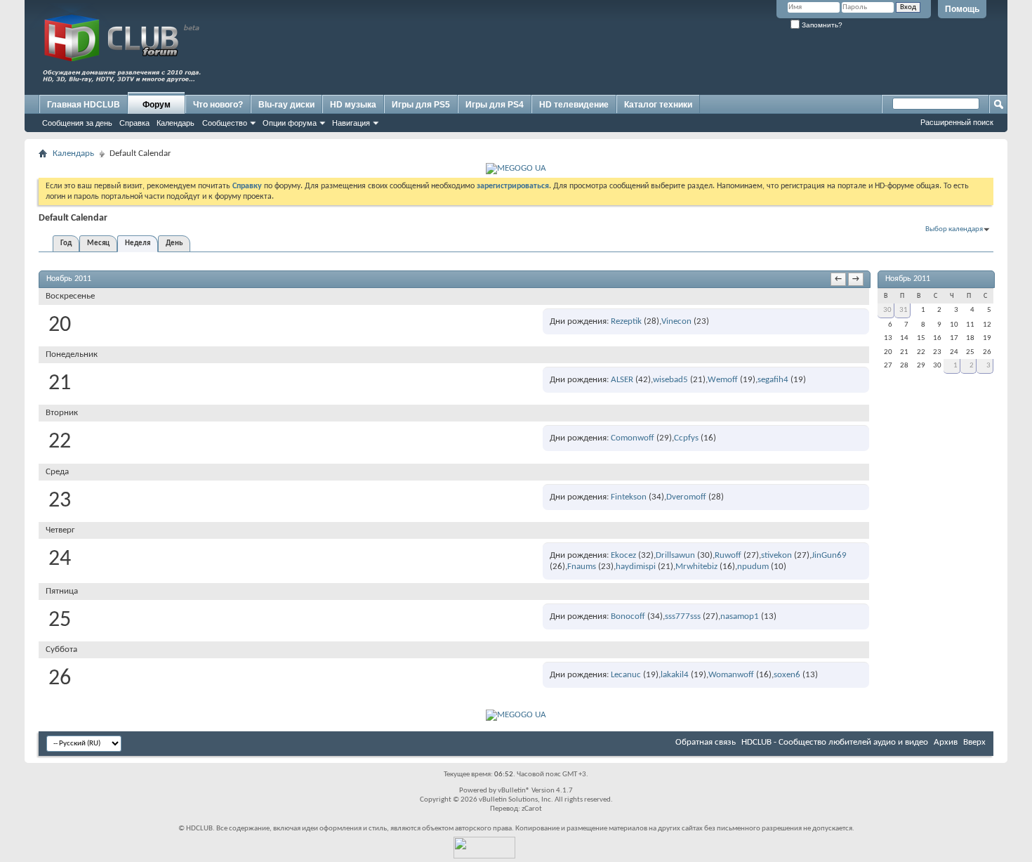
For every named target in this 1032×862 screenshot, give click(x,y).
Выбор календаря (954, 229)
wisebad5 (670, 379)
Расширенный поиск (956, 122)
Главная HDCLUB (83, 105)
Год (66, 243)
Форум (157, 105)
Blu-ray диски (286, 105)
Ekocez (623, 555)
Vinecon (676, 321)
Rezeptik (626, 321)
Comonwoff (632, 438)
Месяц (98, 243)
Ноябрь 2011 (907, 279)
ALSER (622, 379)
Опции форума (290, 123)
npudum (753, 566)
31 (903, 310)
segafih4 (773, 379)
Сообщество (224, 123)
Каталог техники (658, 105)
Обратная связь (705, 742)
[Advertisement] (733, 61)
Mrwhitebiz (696, 566)
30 (887, 310)
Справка (134, 123)
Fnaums (581, 566)
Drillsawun (675, 555)
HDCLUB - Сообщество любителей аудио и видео (834, 742)
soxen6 (787, 674)
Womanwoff (731, 674)
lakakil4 (675, 674)
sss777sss (683, 616)
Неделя (137, 243)
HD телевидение (574, 105)
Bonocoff (628, 616)
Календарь (175, 123)
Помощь (962, 9)
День (174, 243)
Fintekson (629, 497)
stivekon (776, 555)
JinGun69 (829, 555)
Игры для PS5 (421, 105)
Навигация (351, 123)
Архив (946, 742)
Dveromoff (686, 497)
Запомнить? (821, 25)
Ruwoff (728, 555)
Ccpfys (686, 438)
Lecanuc (626, 674)
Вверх (974, 742)
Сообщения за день (77, 123)
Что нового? (218, 105)
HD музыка (353, 105)
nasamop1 (739, 616)
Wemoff (723, 379)
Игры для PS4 (494, 105)
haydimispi (636, 566)
